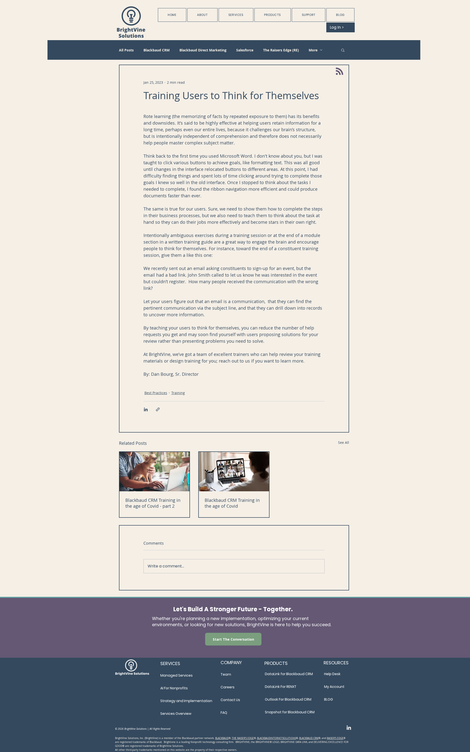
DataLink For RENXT (280, 686)
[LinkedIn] (349, 728)
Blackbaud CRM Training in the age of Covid (232, 503)
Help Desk (332, 673)
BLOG (328, 699)
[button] (202, 15)
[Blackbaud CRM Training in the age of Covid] (234, 471)
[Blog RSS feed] (339, 71)
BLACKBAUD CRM (308, 738)
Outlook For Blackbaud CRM (288, 699)
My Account (334, 686)
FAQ (224, 712)
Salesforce (244, 50)
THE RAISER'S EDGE (243, 738)
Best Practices (155, 392)
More (313, 50)
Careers (228, 687)
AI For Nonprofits (174, 688)
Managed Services (176, 675)
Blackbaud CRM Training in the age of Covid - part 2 (152, 503)
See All (343, 442)
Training (178, 392)
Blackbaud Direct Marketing (202, 50)
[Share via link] (157, 409)
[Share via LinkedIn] (145, 409)
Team (226, 674)
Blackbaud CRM (156, 50)
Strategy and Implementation (186, 700)
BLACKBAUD (222, 738)
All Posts (126, 50)
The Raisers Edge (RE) (281, 50)
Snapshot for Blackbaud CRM (289, 712)
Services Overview (175, 713)
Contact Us (230, 699)
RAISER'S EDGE (335, 738)
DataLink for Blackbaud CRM (289, 673)
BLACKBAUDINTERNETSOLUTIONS (276, 738)
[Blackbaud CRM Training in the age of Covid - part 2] (154, 471)
